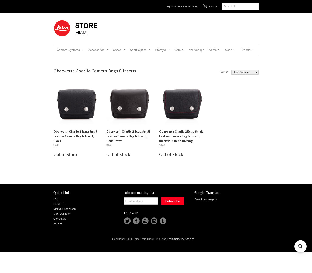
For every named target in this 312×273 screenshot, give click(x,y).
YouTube (145, 220)
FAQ (55, 199)
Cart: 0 (213, 6)
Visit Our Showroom (64, 209)
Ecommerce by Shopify (180, 239)
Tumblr (163, 220)
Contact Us (59, 218)
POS (158, 239)
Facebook (136, 220)
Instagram (154, 220)
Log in (169, 6)
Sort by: (224, 71)
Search (57, 223)
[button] (300, 246)
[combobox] (240, 6)
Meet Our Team (62, 213)
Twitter (127, 220)
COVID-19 (59, 204)
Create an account (187, 6)
